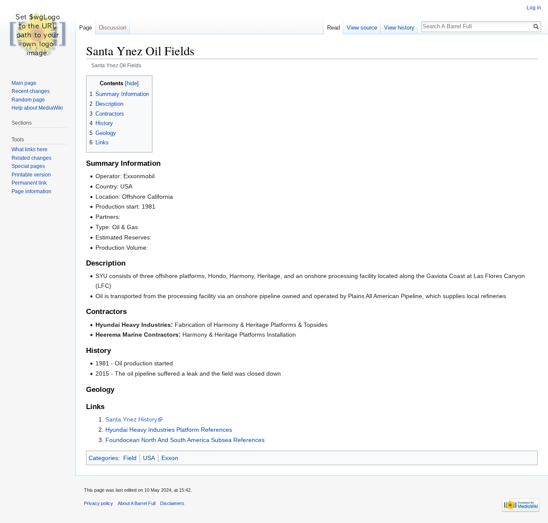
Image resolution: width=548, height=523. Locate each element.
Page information (31, 191)
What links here (30, 149)
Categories (103, 457)
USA (149, 457)
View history (399, 27)
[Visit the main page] (37, 34)
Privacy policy (98, 503)
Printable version (31, 175)
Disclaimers (172, 503)
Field (130, 457)
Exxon (169, 457)
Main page (24, 83)
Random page (28, 100)
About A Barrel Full (136, 503)
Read (333, 27)
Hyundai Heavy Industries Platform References (168, 429)
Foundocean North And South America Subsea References (185, 439)
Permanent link (29, 183)
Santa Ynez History (131, 419)
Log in (534, 8)
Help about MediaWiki (37, 108)
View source (362, 27)
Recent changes (31, 91)
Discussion (112, 27)
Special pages (28, 166)
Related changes (31, 158)
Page (85, 27)
